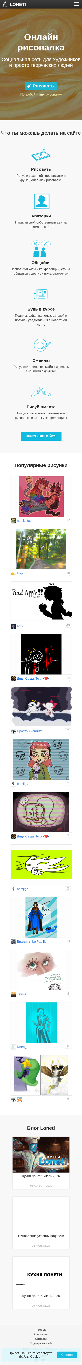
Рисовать (43, 85)
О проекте (41, 1334)
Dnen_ (21, 1047)
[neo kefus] (13, 521)
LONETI (18, 4)
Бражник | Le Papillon (32, 941)
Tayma (21, 994)
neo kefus (24, 520)
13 (68, 941)
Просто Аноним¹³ (29, 731)
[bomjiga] (13, 784)
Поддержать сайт (41, 1343)
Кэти (20, 626)
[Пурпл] (13, 573)
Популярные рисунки (41, 465)
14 (68, 678)
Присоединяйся (41, 436)
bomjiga (22, 783)
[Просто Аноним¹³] (13, 731)
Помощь (40, 1329)
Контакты (41, 1338)
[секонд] (19, 1099)
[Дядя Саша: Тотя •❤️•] (13, 678)
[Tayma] (13, 994)
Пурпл (21, 573)
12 (68, 520)
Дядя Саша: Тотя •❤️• (33, 678)
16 (68, 572)
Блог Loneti (41, 1128)
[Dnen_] (13, 1047)
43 (68, 625)
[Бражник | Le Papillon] (13, 941)
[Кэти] (13, 626)
